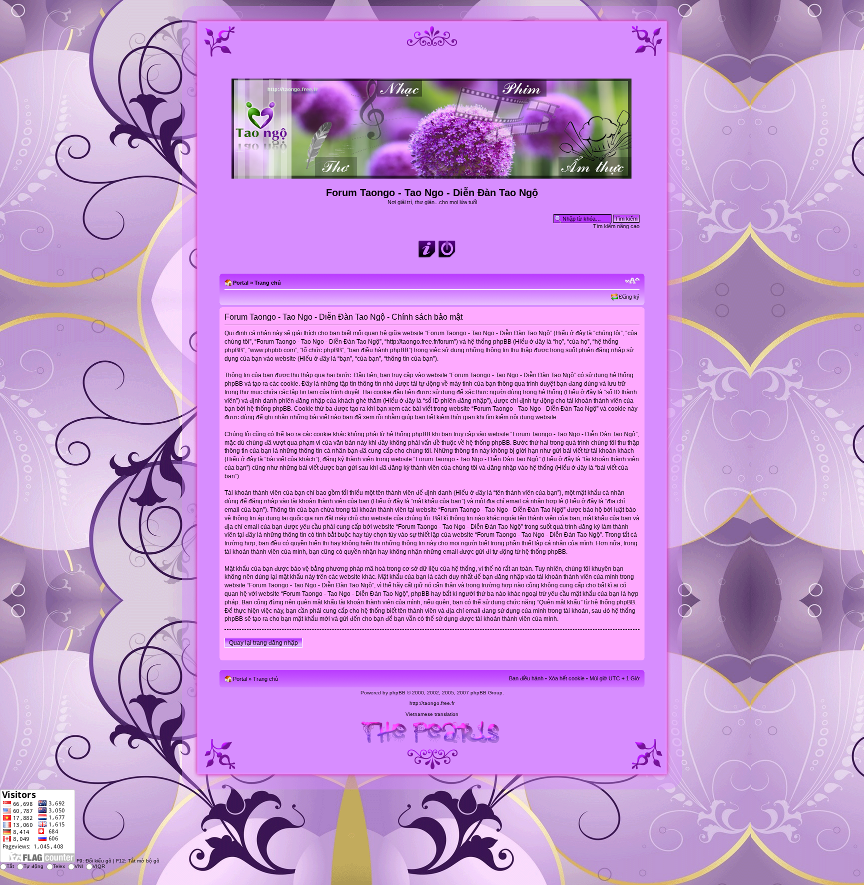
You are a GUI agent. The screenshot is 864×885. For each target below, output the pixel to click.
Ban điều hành (526, 678)
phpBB (398, 692)
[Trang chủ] (432, 174)
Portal (240, 283)
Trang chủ (267, 283)
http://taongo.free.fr (432, 703)
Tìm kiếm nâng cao (616, 226)
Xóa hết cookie (566, 678)
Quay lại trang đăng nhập (263, 642)
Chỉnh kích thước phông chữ (632, 280)
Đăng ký (629, 297)
